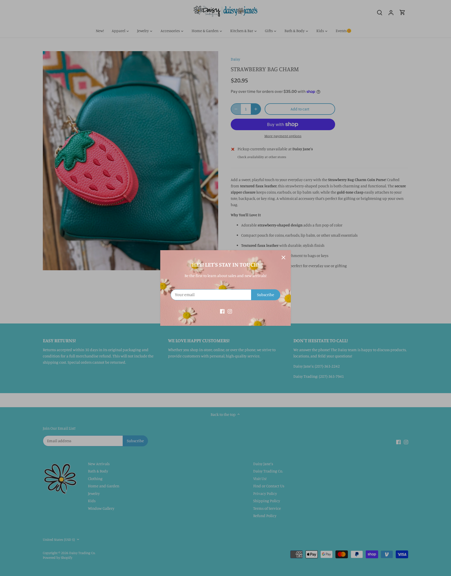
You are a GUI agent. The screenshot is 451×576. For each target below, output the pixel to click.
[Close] (283, 257)
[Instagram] (230, 311)
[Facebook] (222, 311)
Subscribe (265, 294)
